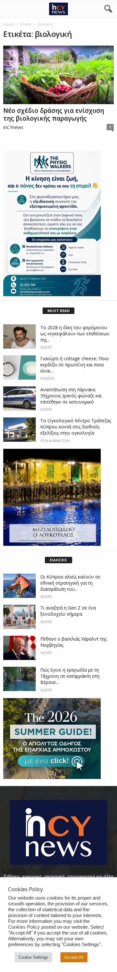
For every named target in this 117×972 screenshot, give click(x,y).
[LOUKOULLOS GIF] (58, 497)
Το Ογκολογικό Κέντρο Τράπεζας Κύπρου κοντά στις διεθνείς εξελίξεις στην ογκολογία (75, 426)
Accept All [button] (74, 957)
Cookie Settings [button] (33, 957)
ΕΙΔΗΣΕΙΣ (47, 378)
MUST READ (58, 310)
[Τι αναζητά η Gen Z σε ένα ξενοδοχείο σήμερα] (19, 617)
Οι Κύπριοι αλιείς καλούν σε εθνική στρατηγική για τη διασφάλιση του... (70, 583)
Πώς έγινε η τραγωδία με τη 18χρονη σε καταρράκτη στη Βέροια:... (69, 676)
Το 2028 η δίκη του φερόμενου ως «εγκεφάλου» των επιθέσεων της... (75, 333)
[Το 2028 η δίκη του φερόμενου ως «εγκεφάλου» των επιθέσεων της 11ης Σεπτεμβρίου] (19, 336)
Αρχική (8, 24)
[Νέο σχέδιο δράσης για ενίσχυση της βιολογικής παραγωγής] (58, 75)
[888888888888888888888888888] (58, 223)
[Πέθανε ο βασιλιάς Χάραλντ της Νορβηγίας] (19, 648)
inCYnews (13, 127)
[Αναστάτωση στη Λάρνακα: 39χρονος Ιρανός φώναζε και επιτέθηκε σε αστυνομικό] (19, 398)
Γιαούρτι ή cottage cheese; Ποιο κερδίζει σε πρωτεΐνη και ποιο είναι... (74, 364)
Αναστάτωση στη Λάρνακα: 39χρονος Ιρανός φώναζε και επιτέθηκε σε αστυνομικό (71, 395)
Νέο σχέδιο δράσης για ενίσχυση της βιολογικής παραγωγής (53, 114)
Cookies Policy (24, 927)
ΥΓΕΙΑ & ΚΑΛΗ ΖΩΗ (55, 440)
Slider (46, 347)
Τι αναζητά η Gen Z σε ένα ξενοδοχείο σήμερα (68, 611)
